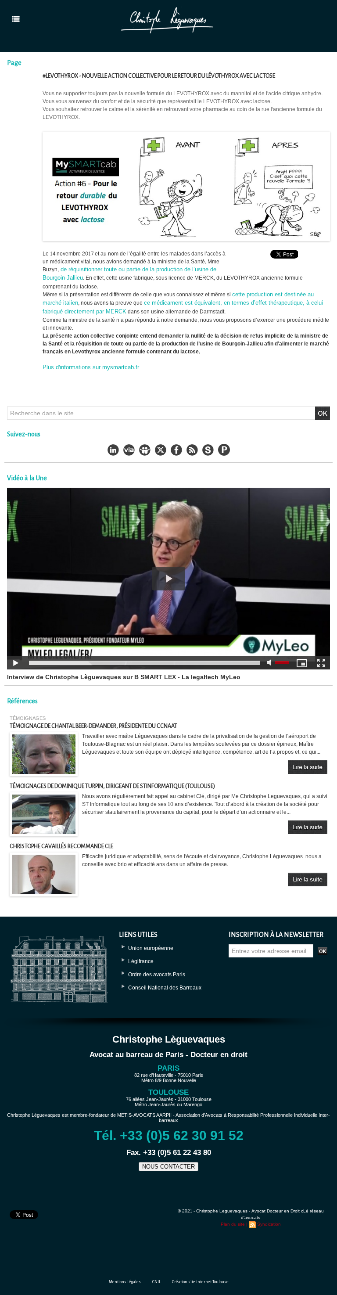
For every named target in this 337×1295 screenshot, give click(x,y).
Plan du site (233, 1224)
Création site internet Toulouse (200, 1282)
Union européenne (150, 948)
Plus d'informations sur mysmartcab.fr (91, 367)
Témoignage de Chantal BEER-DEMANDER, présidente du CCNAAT (93, 726)
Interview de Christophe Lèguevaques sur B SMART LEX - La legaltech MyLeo (123, 677)
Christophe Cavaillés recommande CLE (61, 846)
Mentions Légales (125, 1282)
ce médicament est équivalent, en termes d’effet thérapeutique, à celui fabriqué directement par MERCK (183, 307)
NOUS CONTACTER (168, 1166)
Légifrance (141, 961)
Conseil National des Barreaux (164, 988)
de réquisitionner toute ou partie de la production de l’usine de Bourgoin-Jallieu (129, 274)
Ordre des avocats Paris (156, 974)
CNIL (156, 1282)
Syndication (269, 1224)
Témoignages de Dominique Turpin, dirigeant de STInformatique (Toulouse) (112, 786)
